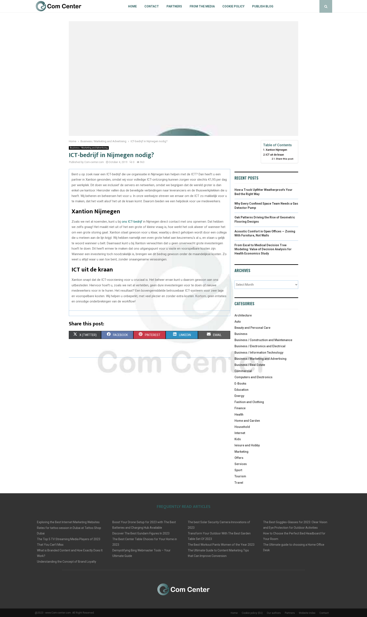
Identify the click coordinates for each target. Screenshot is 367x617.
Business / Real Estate (249, 365)
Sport (238, 470)
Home (132, 6)
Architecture (243, 315)
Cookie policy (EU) (252, 612)
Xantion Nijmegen (276, 149)
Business (240, 334)
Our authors (274, 612)
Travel (238, 482)
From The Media (202, 6)
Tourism (240, 476)
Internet (239, 433)
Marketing (241, 451)
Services (240, 464)
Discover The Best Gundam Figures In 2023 (140, 533)
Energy (239, 396)
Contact (151, 6)
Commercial (243, 371)
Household (242, 427)
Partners (174, 6)
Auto (237, 321)
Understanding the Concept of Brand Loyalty (66, 561)
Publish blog (262, 6)
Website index (307, 612)
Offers (238, 458)
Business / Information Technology (258, 352)
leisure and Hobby (247, 445)
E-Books (240, 383)
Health (238, 414)
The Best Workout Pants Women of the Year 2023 (221, 544)
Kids (237, 439)
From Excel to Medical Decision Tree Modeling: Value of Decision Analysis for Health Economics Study (263, 249)
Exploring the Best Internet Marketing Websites (68, 522)
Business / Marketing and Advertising (89, 148)
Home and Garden (247, 420)
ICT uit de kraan (275, 154)
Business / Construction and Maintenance (263, 340)
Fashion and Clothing (249, 402)
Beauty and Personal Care (252, 327)
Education (241, 389)
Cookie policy (233, 6)
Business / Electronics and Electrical (259, 346)
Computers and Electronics (253, 377)
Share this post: (285, 158)
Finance (240, 408)
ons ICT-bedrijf (132, 221)
